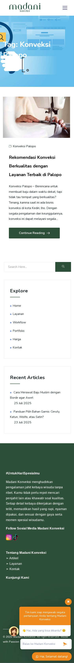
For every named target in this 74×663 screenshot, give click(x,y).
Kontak (17, 347)
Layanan (18, 314)
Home (17, 306)
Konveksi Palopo (24, 146)
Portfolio (18, 331)
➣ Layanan (14, 563)
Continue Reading (32, 233)
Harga (17, 339)
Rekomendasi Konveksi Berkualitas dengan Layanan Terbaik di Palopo (35, 166)
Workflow (19, 322)
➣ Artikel (12, 558)
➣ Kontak (13, 569)
